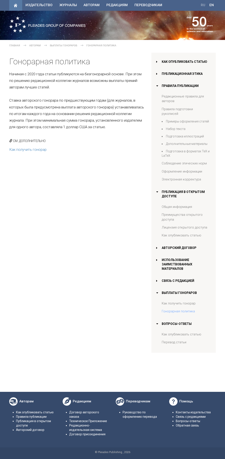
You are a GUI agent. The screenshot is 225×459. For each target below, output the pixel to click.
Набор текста (175, 129)
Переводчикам (148, 5)
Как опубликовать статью (184, 61)
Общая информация (177, 207)
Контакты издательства (193, 412)
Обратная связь (187, 425)
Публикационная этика (182, 74)
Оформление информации (182, 171)
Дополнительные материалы (186, 144)
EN (211, 5)
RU (203, 5)
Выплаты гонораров (63, 45)
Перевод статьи (174, 342)
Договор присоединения (87, 434)
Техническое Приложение (88, 421)
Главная (14, 45)
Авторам (91, 5)
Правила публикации (180, 86)
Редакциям (117, 5)
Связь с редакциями (191, 416)
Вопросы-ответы (177, 324)
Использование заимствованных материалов (177, 264)
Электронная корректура (181, 179)
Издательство (39, 5)
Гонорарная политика (178, 311)
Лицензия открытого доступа (184, 227)
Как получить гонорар (28, 149)
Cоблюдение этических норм (184, 163)
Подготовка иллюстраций (185, 136)
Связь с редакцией (178, 281)
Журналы (68, 5)
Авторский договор (179, 248)
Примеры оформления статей (187, 121)
